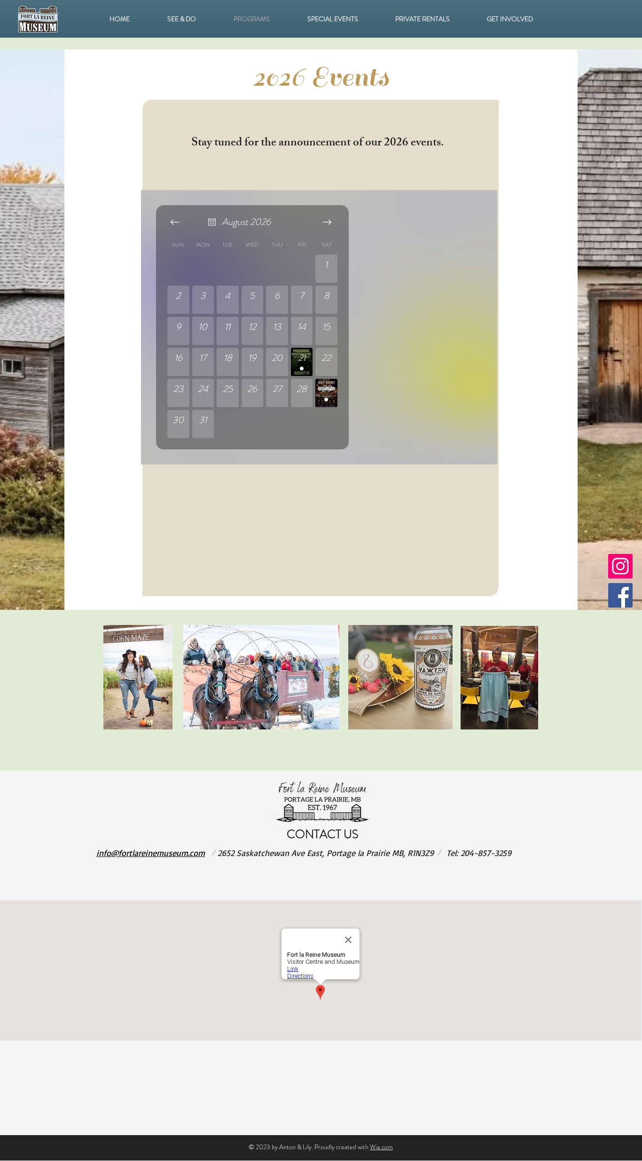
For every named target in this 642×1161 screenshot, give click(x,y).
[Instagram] (620, 566)
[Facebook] (620, 595)
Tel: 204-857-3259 (478, 853)
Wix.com (381, 1147)
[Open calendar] (212, 222)
